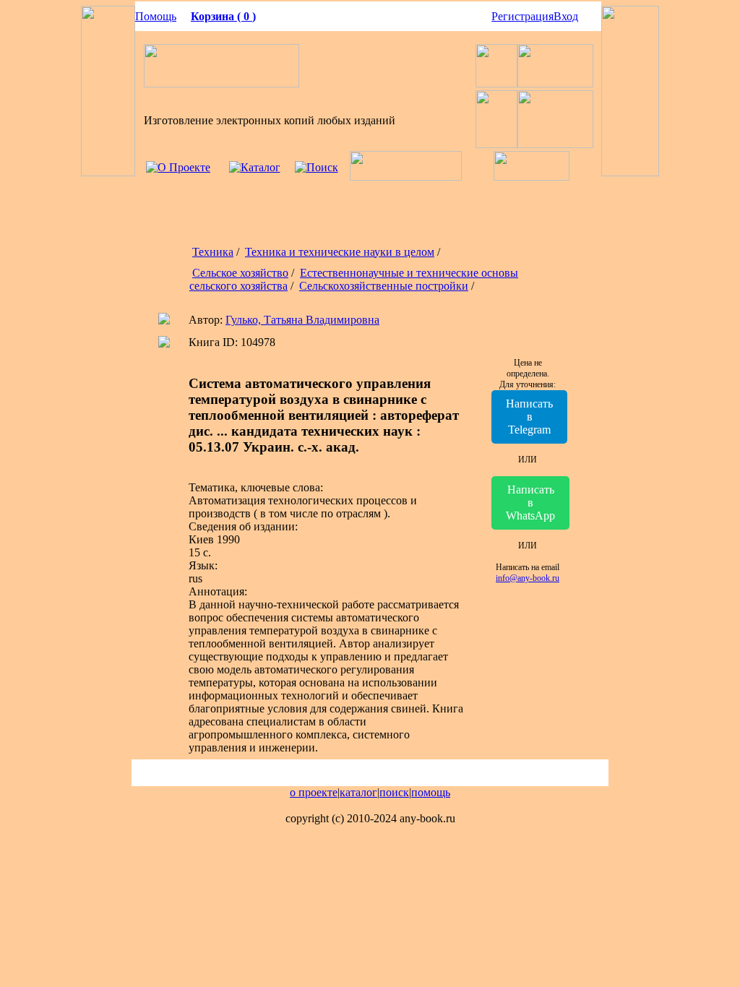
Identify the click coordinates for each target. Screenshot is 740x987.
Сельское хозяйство (240, 273)
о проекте (313, 792)
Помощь (155, 16)
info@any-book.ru (527, 578)
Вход (566, 16)
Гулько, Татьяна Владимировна (302, 320)
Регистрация (522, 16)
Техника (212, 252)
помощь (430, 792)
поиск (394, 792)
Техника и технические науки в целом (339, 252)
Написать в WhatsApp (530, 502)
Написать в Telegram (529, 416)
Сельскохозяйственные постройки (383, 286)
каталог (358, 792)
